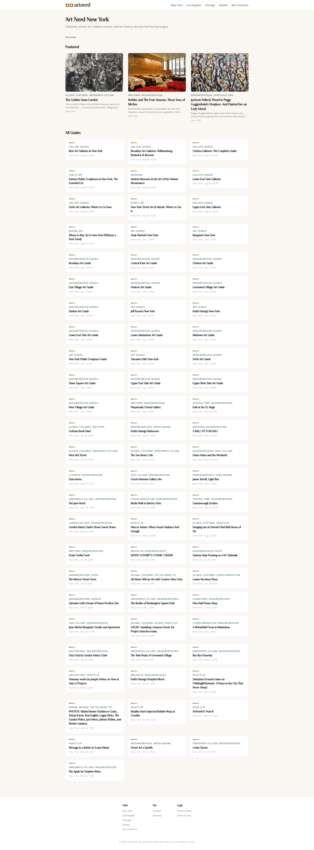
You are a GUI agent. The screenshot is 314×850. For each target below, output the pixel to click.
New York (177, 5)
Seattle (223, 5)
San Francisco (240, 5)
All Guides (70, 37)
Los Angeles (193, 5)
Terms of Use (184, 815)
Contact (157, 810)
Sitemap (157, 815)
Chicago (210, 5)
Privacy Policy (184, 810)
